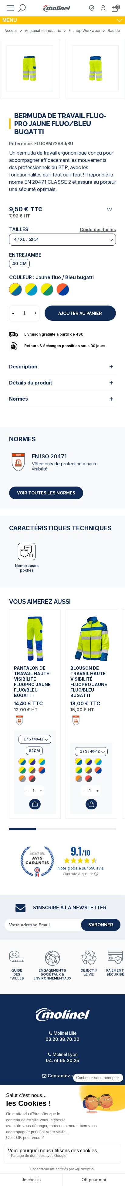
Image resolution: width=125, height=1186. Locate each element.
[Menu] (10, 8)
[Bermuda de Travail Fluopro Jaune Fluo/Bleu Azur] (31, 289)
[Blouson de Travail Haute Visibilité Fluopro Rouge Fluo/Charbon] (88, 778)
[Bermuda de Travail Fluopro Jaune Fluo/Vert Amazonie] (47, 289)
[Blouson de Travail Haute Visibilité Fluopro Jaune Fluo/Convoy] (88, 770)
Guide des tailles (98, 229)
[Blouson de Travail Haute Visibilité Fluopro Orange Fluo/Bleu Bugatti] (98, 770)
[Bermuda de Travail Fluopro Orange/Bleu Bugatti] (62, 289)
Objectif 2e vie (88, 972)
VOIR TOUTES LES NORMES (46, 492)
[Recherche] (22, 8)
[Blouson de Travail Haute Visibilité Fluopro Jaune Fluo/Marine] (88, 761)
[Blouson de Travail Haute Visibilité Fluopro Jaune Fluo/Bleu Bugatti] (91, 635)
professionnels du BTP (43, 167)
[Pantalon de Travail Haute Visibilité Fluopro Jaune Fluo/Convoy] (31, 770)
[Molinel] (56, 8)
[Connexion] (103, 8)
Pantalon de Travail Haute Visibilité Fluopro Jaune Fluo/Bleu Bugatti (32, 681)
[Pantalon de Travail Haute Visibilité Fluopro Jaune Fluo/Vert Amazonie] (22, 770)
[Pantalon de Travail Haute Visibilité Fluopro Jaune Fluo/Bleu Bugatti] (34, 635)
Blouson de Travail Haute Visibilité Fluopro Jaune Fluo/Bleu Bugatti (88, 681)
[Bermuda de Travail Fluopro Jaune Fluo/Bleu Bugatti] (15, 289)
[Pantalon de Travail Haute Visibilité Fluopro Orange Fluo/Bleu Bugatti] (41, 770)
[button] (22, 829)
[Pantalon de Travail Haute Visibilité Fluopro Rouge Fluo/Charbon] (31, 778)
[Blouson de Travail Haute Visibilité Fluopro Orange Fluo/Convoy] (78, 778)
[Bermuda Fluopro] (30, 68)
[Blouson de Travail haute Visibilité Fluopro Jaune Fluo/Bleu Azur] (98, 761)
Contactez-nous (65, 1075)
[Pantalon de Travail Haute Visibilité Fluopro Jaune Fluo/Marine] (31, 761)
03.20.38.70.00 (62, 1039)
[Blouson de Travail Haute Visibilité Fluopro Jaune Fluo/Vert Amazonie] (78, 770)
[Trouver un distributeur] (91, 8)
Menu (9, 20)
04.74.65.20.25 (62, 1060)
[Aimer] (110, 209)
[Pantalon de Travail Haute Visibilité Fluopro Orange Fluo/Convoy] (22, 778)
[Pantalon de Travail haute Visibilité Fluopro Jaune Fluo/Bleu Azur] (41, 761)
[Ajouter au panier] (35, 804)
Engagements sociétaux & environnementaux (52, 974)
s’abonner (100, 924)
